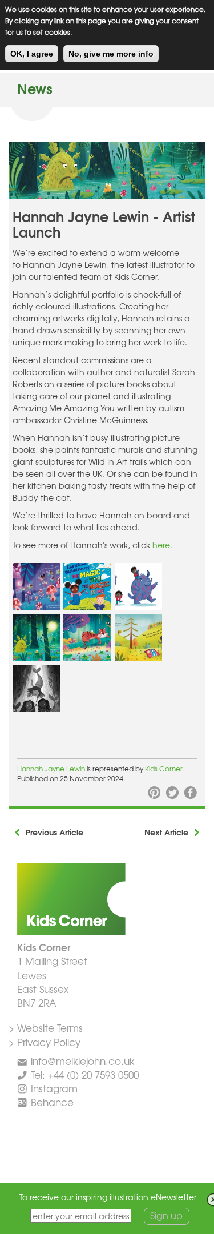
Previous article (54, 832)
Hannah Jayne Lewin (51, 768)
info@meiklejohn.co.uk (83, 1061)
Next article (166, 832)
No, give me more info (111, 53)
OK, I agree (31, 53)
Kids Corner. (164, 768)
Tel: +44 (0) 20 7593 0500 (85, 1074)
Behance (52, 1102)
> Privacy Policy (44, 1042)
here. (162, 544)
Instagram (54, 1088)
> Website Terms (46, 1027)
